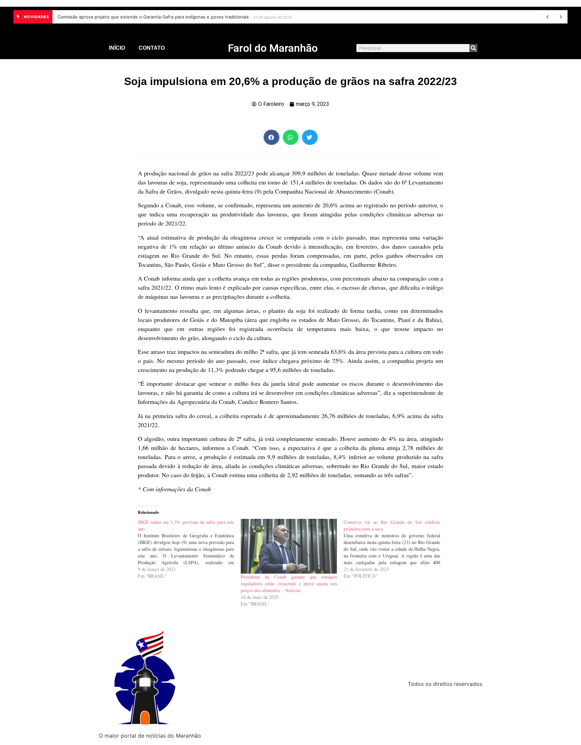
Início (117, 48)
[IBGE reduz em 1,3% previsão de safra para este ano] (189, 549)
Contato (152, 48)
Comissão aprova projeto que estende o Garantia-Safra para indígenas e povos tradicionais (153, 16)
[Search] (473, 48)
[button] (271, 137)
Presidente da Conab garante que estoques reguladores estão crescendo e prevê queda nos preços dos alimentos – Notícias (289, 583)
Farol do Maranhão (273, 48)
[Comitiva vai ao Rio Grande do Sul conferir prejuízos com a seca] (395, 549)
